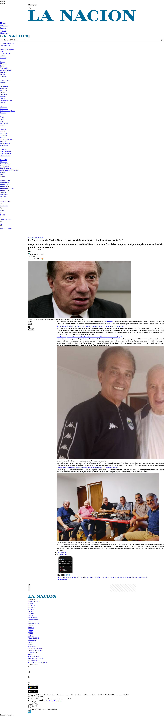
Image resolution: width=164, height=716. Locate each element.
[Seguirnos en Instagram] (29, 678)
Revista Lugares (5, 184)
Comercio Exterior (6, 70)
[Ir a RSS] (29, 683)
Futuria (2, 62)
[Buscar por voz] (161, 40)
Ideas (2, 174)
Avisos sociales (5, 166)
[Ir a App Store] (33, 693)
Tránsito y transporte (7, 50)
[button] (82, 132)
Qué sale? (3, 150)
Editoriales (3, 107)
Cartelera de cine (5, 152)
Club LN (4, 31)
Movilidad (3, 72)
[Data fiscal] (29, 713)
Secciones (5, 26)
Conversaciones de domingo (9, 170)
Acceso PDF (3, 160)
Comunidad (4, 94)
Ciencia (2, 99)
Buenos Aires (4, 86)
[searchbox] (81, 40)
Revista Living (4, 186)
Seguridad (3, 88)
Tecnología (3, 133)
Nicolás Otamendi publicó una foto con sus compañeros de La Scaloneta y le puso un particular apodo (90, 326)
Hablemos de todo (6, 101)
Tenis (1, 121)
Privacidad (57, 701)
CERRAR (2, 1)
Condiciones (50, 701)
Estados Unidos (5, 80)
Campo (2, 66)
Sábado (2, 172)
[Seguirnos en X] (29, 672)
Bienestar (3, 97)
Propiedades (4, 68)
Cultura (2, 92)
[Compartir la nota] (29, 324)
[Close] (29, 585)
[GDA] (33, 707)
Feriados (3, 137)
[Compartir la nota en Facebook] (29, 329)
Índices (2, 74)
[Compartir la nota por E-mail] (33, 329)
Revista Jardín (4, 190)
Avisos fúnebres (5, 164)
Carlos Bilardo (61, 552)
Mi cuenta (5, 34)
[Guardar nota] (29, 322)
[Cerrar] (29, 36)
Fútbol (2, 117)
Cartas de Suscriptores (7, 111)
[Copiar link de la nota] (29, 327)
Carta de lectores (5, 168)
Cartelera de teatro (6, 154)
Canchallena (4, 123)
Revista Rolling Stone (6, 188)
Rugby (2, 119)
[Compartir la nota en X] (31, 329)
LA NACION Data (5, 54)
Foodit (4, 28)
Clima (2, 52)
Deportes (39, 238)
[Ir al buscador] (30, 8)
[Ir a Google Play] (33, 689)
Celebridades (63, 554)
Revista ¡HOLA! (4, 182)
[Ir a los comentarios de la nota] (31, 322)
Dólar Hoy (3, 64)
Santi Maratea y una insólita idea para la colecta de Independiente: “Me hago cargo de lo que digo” (88, 337)
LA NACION (32, 238)
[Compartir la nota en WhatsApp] (31, 324)
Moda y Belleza (5, 143)
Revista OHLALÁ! (5, 180)
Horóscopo (3, 135)
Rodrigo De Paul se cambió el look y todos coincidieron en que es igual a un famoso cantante (87, 468)
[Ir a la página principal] (82, 21)
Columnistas (4, 109)
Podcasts (3, 141)
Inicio (4, 23)
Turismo (2, 131)
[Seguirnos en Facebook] (29, 667)
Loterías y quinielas (6, 139)
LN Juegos (3, 129)
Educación (3, 90)
